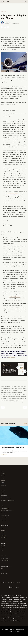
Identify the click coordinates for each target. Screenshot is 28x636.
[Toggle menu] (25, 1)
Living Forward (4, 517)
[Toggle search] (22, 1)
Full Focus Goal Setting (6, 497)
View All (25, 423)
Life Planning (3, 473)
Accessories (3, 485)
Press (2, 550)
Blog (2, 528)
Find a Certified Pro (5, 560)
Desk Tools (3, 482)
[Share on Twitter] (5, 27)
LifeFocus (3, 493)
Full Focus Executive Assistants (7, 500)
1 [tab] (11, 459)
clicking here (11, 357)
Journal (2, 478)
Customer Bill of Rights (12, 193)
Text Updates (4, 537)
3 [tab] (15, 459)
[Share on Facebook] (2, 27)
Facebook (3, 582)
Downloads (3, 535)
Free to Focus (4, 495)
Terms (10, 631)
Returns (2, 568)
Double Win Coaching (5, 558)
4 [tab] (17, 459)
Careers (2, 547)
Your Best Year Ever (5, 515)
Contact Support (4, 573)
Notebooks (3, 480)
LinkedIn (19, 582)
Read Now (4, 454)
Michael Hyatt (8, 22)
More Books (3, 520)
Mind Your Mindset (5, 508)
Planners (2, 475)
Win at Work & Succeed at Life (7, 510)
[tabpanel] (14, 441)
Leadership (3, 11)
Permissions (20, 629)
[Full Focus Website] (14, 587)
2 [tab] (13, 459)
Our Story (3, 545)
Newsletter (3, 530)
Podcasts (3, 532)
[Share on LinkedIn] (8, 27)
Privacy (17, 631)
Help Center (3, 571)
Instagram (11, 582)
